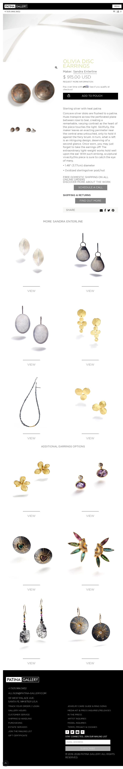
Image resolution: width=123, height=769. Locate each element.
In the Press (75, 715)
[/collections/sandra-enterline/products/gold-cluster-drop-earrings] (90, 327)
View (31, 291)
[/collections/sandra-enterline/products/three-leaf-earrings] (90, 401)
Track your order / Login (23, 706)
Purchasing (15, 723)
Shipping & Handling (20, 719)
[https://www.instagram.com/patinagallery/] (77, 732)
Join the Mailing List (20, 731)
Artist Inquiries (77, 719)
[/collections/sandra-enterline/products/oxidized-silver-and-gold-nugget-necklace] (31, 401)
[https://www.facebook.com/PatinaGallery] (67, 732)
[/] (33, 6)
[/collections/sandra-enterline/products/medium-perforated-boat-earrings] (31, 253)
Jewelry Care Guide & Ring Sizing (87, 706)
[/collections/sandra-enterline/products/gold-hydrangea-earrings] (31, 478)
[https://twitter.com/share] (109, 210)
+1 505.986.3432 (12, 11)
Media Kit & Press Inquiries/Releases (89, 710)
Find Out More (90, 200)
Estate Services (17, 727)
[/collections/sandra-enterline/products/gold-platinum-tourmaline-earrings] (90, 552)
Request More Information (78, 82)
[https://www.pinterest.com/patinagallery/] (82, 732)
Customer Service (19, 715)
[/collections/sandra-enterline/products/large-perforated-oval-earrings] (31, 327)
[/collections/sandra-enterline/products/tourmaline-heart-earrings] (31, 552)
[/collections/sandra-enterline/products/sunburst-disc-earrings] (90, 626)
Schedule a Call (90, 187)
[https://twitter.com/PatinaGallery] (72, 732)
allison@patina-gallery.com (27, 693)
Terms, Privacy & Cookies (82, 727)
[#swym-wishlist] (114, 11)
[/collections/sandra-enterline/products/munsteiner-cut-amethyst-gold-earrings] (90, 478)
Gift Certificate (17, 735)
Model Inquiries (77, 723)
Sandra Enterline (85, 71)
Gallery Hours (17, 710)
